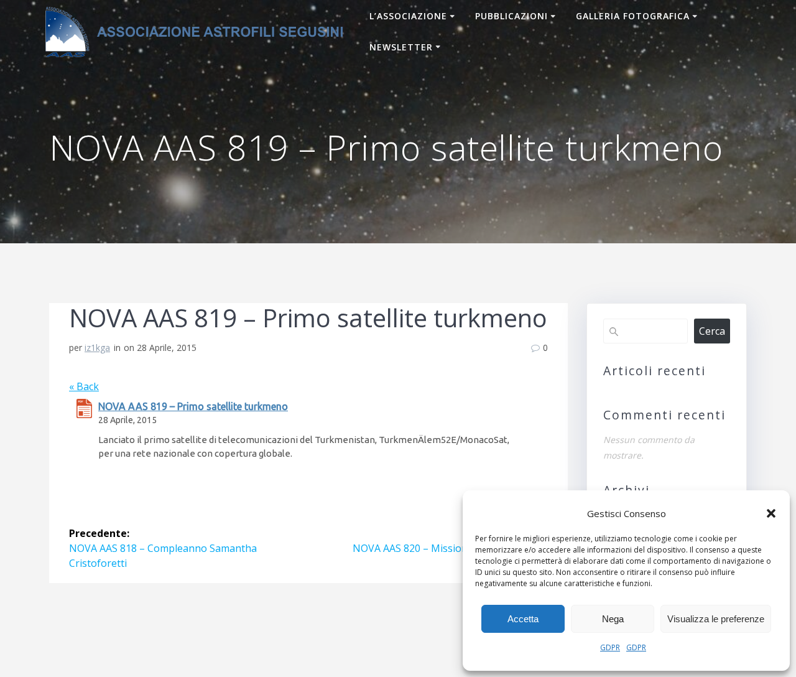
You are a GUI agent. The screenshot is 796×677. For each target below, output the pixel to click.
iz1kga (97, 347)
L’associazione (408, 16)
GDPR (610, 647)
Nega (613, 619)
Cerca (712, 331)
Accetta (523, 619)
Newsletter (401, 47)
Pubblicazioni (511, 16)
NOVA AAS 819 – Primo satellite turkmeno (193, 406)
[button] (771, 513)
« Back (84, 386)
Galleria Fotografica (633, 16)
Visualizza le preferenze (715, 619)
